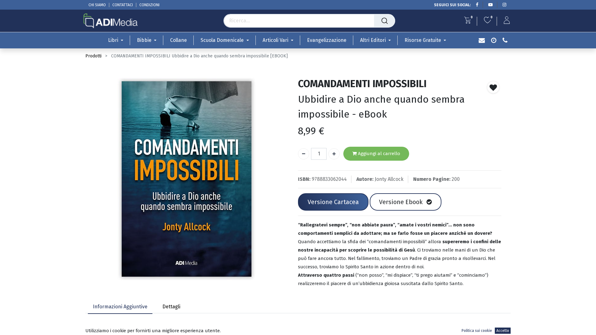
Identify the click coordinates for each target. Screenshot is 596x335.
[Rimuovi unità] (303, 153)
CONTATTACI (122, 5)
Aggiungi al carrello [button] (378, 153)
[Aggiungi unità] (334, 153)
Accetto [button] (502, 330)
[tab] (120, 307)
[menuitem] (178, 40)
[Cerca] (384, 21)
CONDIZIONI (149, 5)
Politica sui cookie (477, 330)
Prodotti (93, 56)
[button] (493, 87)
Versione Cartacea (333, 202)
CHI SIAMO (97, 5)
